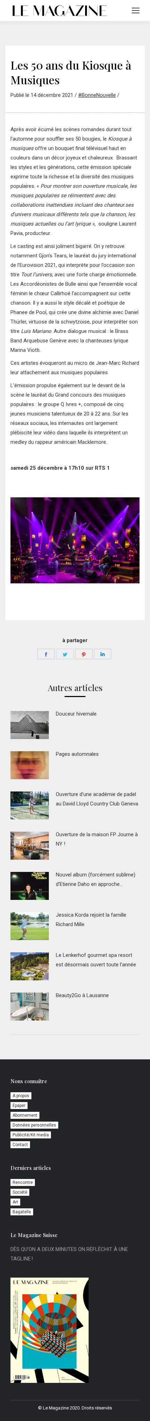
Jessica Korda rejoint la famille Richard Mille (91, 920)
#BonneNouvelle (97, 95)
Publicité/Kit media (31, 1134)
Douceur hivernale (76, 714)
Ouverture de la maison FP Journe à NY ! (97, 839)
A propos (21, 1095)
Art (15, 1202)
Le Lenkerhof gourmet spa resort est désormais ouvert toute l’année (96, 960)
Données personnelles (34, 1125)
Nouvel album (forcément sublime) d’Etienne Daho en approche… (95, 879)
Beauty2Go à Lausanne (82, 995)
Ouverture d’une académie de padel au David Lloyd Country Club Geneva (97, 799)
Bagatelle (22, 1211)
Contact (20, 1144)
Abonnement (25, 1115)
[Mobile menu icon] (136, 10)
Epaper (19, 1105)
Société (20, 1192)
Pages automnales (77, 754)
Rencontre (23, 1182)
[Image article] (29, 725)
